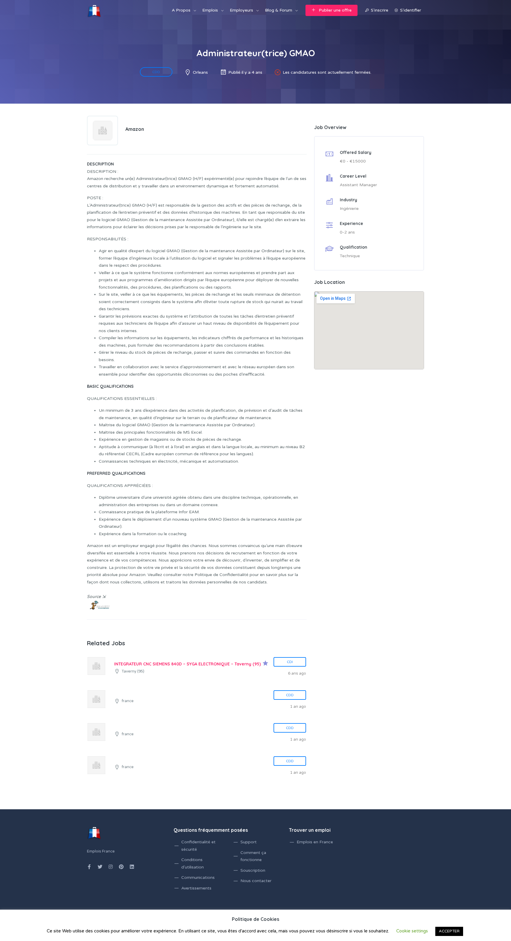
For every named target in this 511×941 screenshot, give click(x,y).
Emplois (210, 10)
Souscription (252, 870)
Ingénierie (349, 208)
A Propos (181, 10)
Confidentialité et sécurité (198, 845)
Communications (198, 877)
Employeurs (241, 10)
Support (248, 842)
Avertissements (196, 888)
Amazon (134, 129)
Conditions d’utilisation (192, 863)
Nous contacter (255, 880)
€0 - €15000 (353, 161)
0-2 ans (347, 232)
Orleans (200, 72)
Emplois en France (315, 842)
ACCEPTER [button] (449, 931)
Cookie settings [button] (412, 931)
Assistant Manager (358, 184)
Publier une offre (335, 10)
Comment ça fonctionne (253, 856)
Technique (350, 255)
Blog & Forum (278, 10)
